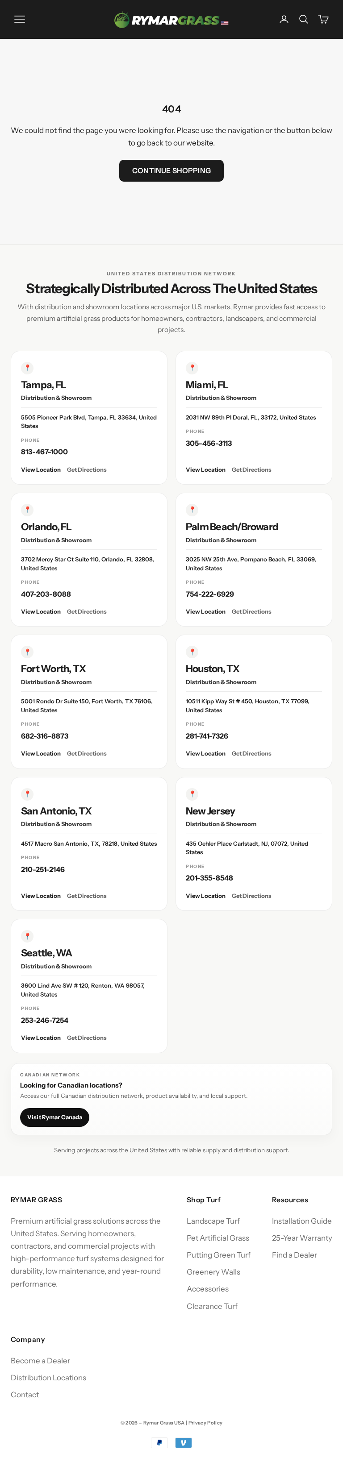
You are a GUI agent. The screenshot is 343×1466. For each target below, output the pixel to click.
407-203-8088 (46, 594)
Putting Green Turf (219, 1254)
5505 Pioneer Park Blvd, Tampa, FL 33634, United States (89, 422)
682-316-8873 (44, 735)
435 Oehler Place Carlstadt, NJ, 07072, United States (247, 848)
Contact (25, 1394)
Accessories (208, 1288)
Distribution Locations (48, 1377)
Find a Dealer (294, 1254)
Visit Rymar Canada (54, 1117)
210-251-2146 (43, 869)
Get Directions (87, 469)
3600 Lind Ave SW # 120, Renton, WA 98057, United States (83, 990)
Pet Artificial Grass (218, 1237)
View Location (41, 469)
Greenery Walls (213, 1271)
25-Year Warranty (302, 1237)
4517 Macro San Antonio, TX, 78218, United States (89, 843)
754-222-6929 (210, 594)
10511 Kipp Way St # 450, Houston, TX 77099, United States (248, 706)
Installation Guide (302, 1221)
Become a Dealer (40, 1360)
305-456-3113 (209, 443)
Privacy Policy (205, 1423)
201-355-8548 (209, 877)
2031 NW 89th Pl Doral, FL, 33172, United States (251, 417)
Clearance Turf (212, 1306)
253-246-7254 (44, 1020)
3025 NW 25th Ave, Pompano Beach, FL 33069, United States (251, 564)
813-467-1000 (44, 451)
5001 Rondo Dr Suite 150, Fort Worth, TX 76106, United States (87, 706)
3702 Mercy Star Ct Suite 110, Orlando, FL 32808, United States (88, 564)
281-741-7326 (207, 735)
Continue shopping (171, 170)
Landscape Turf (213, 1221)
